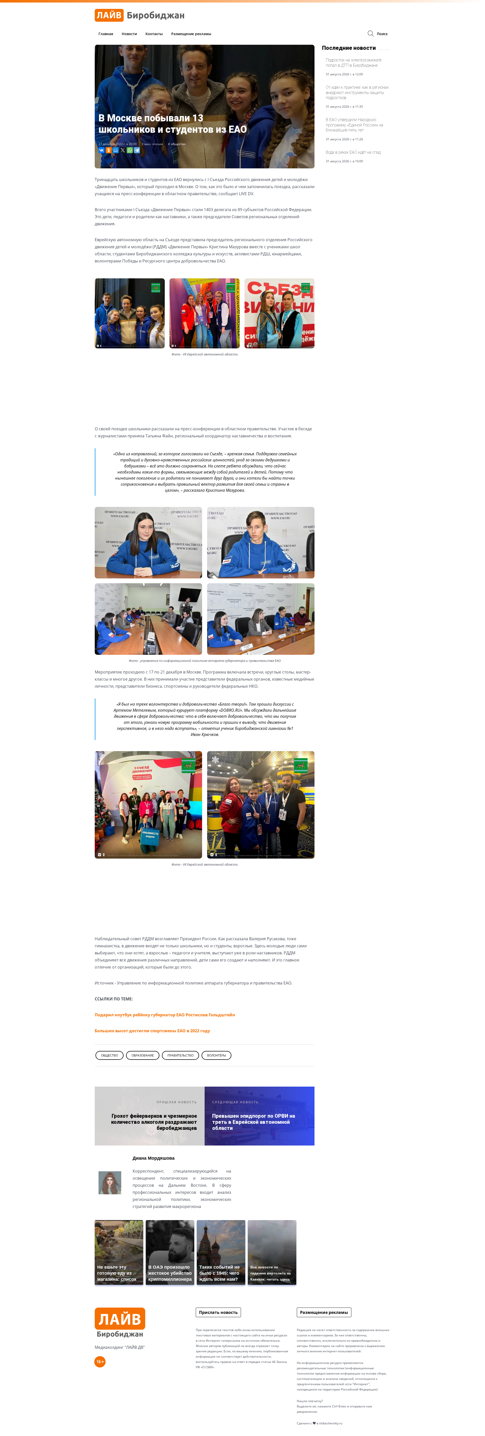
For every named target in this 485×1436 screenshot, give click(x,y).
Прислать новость (218, 1312)
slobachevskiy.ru (330, 1423)
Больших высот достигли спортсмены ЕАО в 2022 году (152, 1031)
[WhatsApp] (130, 150)
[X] (123, 150)
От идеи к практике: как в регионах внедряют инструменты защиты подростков (357, 92)
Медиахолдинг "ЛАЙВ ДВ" (120, 1347)
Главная (106, 33)
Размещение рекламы (191, 33)
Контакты (154, 33)
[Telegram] (137, 150)
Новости (129, 33)
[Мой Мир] (116, 150)
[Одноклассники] (109, 150)
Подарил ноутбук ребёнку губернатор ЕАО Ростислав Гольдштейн (165, 1015)
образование (143, 1055)
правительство (180, 1055)
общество (178, 144)
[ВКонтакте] (102, 150)
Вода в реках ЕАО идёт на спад (353, 152)
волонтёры (216, 1055)
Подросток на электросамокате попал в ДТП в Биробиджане (353, 63)
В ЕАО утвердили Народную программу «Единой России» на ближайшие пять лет (354, 124)
